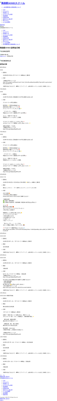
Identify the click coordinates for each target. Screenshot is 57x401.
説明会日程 (6, 17)
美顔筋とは (6, 12)
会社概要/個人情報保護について (11, 44)
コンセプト (6, 11)
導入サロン (6, 20)
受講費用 (5, 16)
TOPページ (3, 56)
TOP (4, 9)
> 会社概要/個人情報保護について (12, 7)
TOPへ (1, 400)
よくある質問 (6, 22)
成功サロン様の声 (7, 19)
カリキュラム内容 (7, 14)
